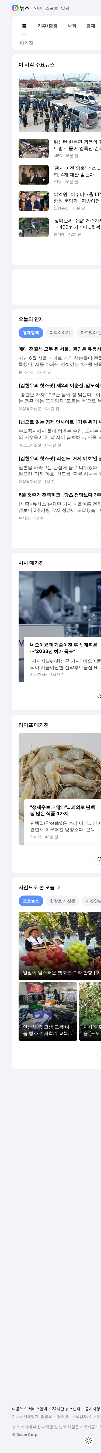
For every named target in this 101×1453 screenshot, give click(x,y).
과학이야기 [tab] (60, 332)
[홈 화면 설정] (89, 1441)
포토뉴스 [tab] (31, 900)
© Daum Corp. (25, 1434)
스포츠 (51, 8)
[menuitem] (24, 25)
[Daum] (16, 8)
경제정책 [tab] (31, 332)
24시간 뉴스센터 (66, 1408)
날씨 (65, 8)
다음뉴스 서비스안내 (29, 1408)
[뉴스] (24, 8)
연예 (38, 8)
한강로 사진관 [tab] (62, 900)
